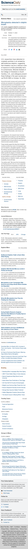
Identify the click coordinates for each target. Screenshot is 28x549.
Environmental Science (8, 200)
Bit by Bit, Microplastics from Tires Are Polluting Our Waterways (12, 299)
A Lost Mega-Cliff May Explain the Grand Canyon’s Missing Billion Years (13, 453)
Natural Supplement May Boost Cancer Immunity (12, 377)
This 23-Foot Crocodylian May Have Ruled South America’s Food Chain (13, 443)
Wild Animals (7, 186)
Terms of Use (23, 529)
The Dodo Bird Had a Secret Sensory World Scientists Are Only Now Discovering (13, 474)
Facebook (6, 504)
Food (3, 406)
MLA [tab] (12, 234)
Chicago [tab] (23, 234)
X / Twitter (6, 507)
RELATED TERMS (20, 177)
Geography (5, 419)
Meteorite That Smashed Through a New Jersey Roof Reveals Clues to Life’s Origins (13, 457)
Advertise (23, 527)
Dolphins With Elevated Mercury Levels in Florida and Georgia (13, 269)
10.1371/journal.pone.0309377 (11, 229)
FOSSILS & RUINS (5, 421)
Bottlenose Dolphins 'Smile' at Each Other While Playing (13, 255)
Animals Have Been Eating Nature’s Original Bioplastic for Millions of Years (14, 447)
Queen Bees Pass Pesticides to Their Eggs (13, 380)
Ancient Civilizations (7, 428)
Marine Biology (8, 189)
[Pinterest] (14, 50)
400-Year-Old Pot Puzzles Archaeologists (13, 383)
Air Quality (5, 414)
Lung (19, 191)
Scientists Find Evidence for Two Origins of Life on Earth (13, 470)
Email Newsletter (7, 491)
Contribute (17, 527)
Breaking (3, 368)
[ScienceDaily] (11, 2)
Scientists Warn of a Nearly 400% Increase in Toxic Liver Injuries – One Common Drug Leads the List (13, 348)
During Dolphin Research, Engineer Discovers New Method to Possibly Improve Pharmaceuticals (13, 313)
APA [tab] (17, 234)
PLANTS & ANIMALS (5, 401)
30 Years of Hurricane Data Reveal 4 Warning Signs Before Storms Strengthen (13, 353)
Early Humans (6, 424)
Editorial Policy (14, 529)
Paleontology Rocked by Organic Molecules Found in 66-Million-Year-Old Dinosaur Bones (14, 466)
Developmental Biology (8, 192)
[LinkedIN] (17, 50)
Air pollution (21, 186)
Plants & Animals (6, 181)
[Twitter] (12, 50)
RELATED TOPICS (6, 177)
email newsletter (20, 9)
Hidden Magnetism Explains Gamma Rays (13, 392)
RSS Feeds (6, 493)
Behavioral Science (7, 409)
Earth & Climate (6, 197)
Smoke (20, 194)
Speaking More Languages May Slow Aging (14, 371)
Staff (11, 527)
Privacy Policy (5, 529)
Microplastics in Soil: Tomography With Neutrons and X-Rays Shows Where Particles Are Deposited (14, 284)
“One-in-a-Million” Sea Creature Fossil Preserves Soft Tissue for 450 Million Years (13, 439)
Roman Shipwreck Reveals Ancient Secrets (13, 387)
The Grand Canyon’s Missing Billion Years (13, 395)
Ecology (4, 416)
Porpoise (20, 180)
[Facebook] (9, 50)
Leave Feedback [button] (7, 520)
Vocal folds (21, 199)
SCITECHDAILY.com (11, 342)
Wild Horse (21, 188)
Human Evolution (6, 426)
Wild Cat (20, 196)
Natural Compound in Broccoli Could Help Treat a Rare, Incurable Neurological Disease (13, 357)
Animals (6, 184)
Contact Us (6, 522)
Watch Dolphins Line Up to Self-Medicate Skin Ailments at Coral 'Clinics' (12, 328)
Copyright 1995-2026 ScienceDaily (11, 531)
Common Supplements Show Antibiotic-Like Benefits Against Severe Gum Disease (12, 361)
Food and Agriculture (7, 404)
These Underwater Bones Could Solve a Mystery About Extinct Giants (13, 460)
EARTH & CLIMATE (5, 411)
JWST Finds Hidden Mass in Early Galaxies (13, 374)
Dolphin (20, 183)
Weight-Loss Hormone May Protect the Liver (14, 385)
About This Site (5, 527)
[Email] (19, 50)
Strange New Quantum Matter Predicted (12, 390)
